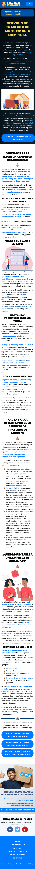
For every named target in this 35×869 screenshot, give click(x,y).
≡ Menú (29, 4)
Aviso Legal (17, 848)
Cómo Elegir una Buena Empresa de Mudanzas (17, 744)
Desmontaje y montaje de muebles (19, 678)
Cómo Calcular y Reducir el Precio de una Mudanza (17, 753)
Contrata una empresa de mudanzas (18, 137)
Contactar (17, 858)
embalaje (18, 671)
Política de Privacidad (17, 851)
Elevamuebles (11, 668)
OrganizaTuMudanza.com (19, 864)
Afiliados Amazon (17, 845)
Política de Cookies (17, 855)
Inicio (17, 841)
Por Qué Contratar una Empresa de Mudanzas (17, 734)
